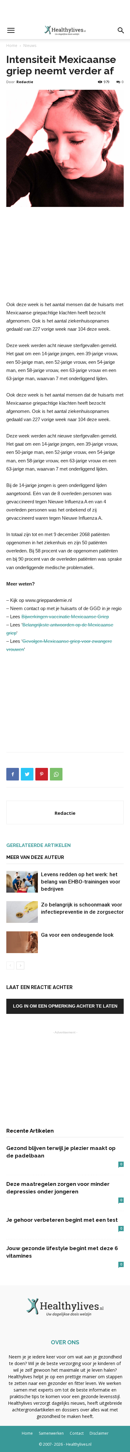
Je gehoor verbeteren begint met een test (62, 1220)
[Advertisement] (65, 11)
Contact (77, 1433)
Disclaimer (99, 1433)
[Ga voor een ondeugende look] (22, 942)
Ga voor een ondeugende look (77, 935)
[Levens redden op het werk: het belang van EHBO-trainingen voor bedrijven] (22, 882)
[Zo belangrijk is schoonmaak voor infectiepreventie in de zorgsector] (22, 912)
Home (11, 45)
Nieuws (29, 45)
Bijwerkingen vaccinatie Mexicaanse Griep (65, 616)
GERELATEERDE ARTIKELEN (38, 845)
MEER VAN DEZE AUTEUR (35, 857)
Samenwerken (51, 1433)
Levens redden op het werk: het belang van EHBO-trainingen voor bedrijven (80, 881)
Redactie (24, 81)
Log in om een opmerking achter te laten (65, 1006)
